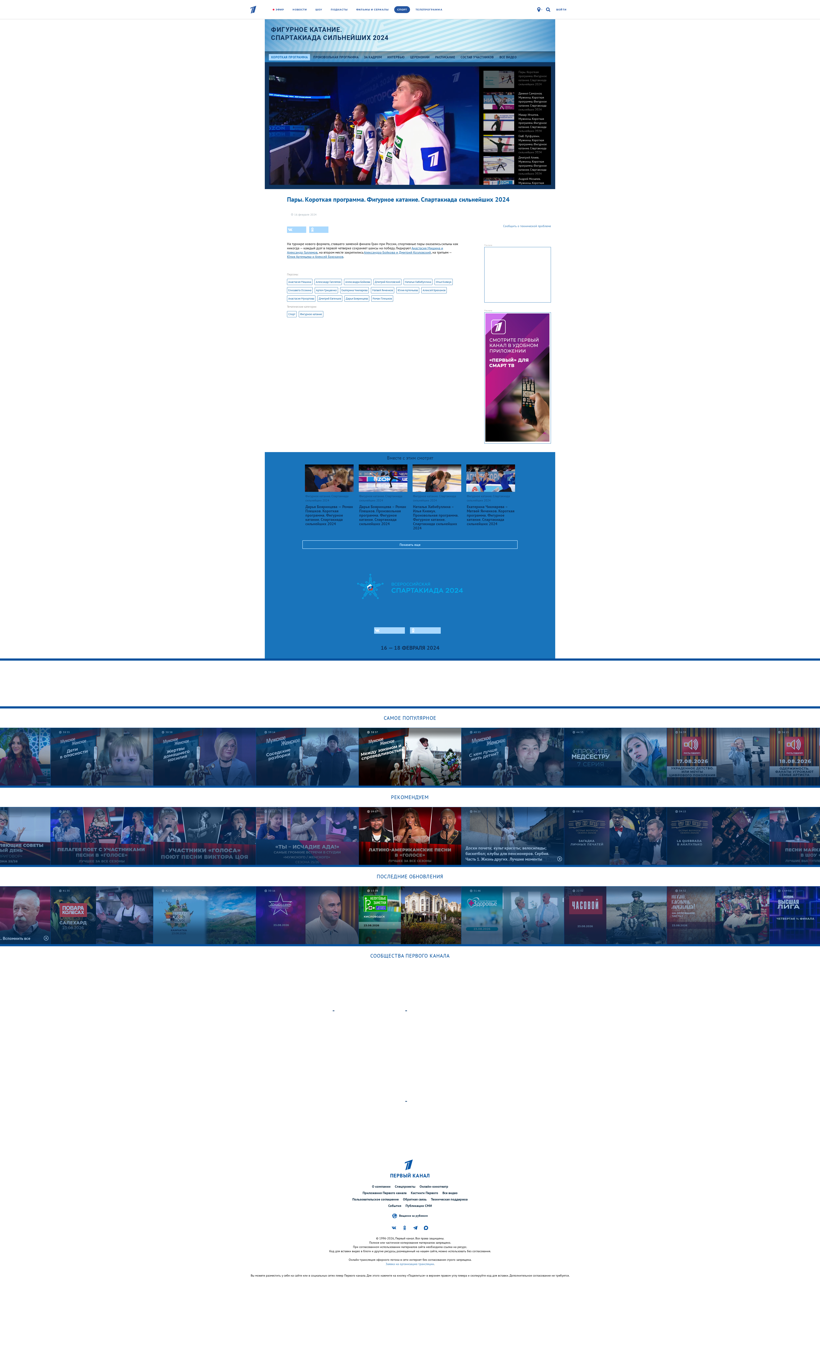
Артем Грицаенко (326, 290)
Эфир (280, 9)
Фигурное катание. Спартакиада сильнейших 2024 (330, 33)
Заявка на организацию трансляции (410, 1264)
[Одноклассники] (318, 229)
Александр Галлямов (328, 282)
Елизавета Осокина (299, 290)
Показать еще (410, 544)
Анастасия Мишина (299, 282)
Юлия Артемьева (408, 290)
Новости (300, 9)
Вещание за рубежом (413, 1215)
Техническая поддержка (449, 1199)
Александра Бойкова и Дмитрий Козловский (397, 252)
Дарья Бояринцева (357, 298)
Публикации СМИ (419, 1206)
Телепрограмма (429, 9)
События (394, 1206)
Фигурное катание (311, 314)
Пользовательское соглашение (375, 1199)
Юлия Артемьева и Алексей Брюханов (315, 256)
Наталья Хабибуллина (418, 282)
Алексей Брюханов (434, 290)
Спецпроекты (405, 1186)
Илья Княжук (443, 282)
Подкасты (339, 9)
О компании (381, 1186)
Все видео (450, 1193)
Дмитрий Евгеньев (330, 298)
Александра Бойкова (357, 282)
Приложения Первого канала (385, 1193)
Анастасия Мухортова (301, 298)
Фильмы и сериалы (372, 9)
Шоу (318, 9)
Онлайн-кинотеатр (434, 1186)
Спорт (402, 9)
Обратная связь (415, 1199)
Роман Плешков (382, 298)
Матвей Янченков (382, 290)
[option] (515, 77)
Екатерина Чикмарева (354, 290)
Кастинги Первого (424, 1193)
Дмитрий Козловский (387, 282)
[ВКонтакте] (296, 229)
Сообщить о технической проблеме (527, 226)
